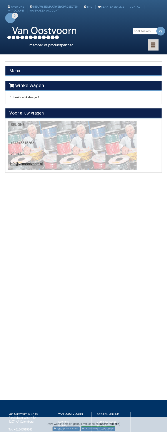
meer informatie (109, 423)
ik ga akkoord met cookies (99, 428)
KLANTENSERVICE (112, 6)
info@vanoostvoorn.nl (26, 164)
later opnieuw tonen (67, 428)
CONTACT (136, 6)
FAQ (89, 6)
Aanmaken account (44, 10)
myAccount (16, 10)
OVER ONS (17, 6)
